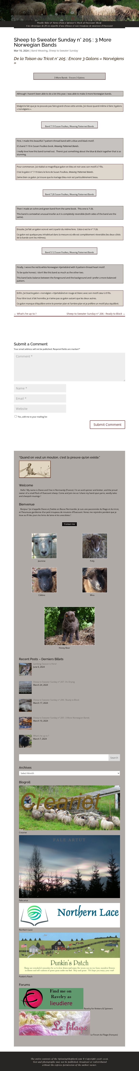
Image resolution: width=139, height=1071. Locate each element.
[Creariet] (69, 829)
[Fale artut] (69, 897)
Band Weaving (39, 50)
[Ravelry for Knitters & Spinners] (51, 1008)
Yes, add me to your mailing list (32, 416)
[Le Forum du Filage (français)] (54, 1034)
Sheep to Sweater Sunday (63, 50)
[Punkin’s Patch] (69, 973)
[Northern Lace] (69, 926)
